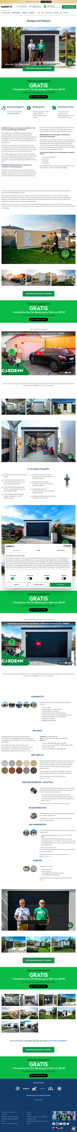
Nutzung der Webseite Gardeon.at (10, 1123)
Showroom (56, 13)
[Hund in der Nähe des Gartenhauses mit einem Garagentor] (26, 835)
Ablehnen (16, 584)
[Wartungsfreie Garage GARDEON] (38, 910)
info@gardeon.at (36, 6)
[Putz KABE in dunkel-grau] (33, 773)
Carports (24, 13)
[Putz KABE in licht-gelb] (33, 766)
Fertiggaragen (6, 13)
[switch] (30, 578)
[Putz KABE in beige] (5, 773)
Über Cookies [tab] (61, 550)
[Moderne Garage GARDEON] (38, 441)
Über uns (29, 1114)
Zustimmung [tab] (16, 550)
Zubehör (42, 880)
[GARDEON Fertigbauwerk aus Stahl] (63, 407)
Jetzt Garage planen (69, 7)
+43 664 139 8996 (51, 6)
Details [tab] (38, 550)
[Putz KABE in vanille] (26, 766)
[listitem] (38, 1099)
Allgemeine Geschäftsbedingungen (10, 1116)
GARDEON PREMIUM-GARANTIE (10, 1119)
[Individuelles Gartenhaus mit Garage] (33, 819)
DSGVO (3, 1121)
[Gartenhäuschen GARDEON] (29, 1027)
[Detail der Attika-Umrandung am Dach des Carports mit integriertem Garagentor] (33, 793)
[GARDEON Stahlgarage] (14, 945)
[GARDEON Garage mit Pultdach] (38, 407)
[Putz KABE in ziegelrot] (12, 773)
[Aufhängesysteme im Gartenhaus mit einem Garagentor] (33, 708)
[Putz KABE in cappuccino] (19, 766)
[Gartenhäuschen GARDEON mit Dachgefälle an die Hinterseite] (10, 1027)
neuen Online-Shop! (46, 1)
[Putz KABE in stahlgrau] (12, 766)
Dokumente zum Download (8, 1112)
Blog (61, 13)
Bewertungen (48, 13)
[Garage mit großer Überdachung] (26, 708)
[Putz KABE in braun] (19, 773)
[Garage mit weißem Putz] (5, 708)
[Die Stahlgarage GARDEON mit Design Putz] (14, 407)
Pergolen (31, 13)
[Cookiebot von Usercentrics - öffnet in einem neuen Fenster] (64, 546)
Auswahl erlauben (38, 584)
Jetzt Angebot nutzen (38, 97)
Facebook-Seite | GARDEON (57, 1041)
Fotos (42, 13)
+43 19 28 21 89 (22, 6)
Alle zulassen (60, 584)
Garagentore (47, 856)
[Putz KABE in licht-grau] (26, 773)
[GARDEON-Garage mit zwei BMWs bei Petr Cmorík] (12, 708)
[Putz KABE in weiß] (5, 766)
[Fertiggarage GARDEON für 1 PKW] (38, 239)
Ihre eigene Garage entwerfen (38, 68)
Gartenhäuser (16, 13)
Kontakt (66, 13)
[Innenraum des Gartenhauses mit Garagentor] (33, 871)
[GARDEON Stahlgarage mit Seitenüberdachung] (48, 1013)
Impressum (4, 1114)
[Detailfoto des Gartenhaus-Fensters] (26, 871)
